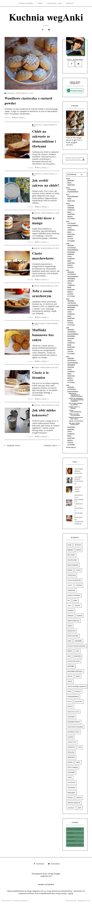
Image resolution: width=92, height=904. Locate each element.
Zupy (79, 808)
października (72, 192)
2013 (67, 385)
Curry (70, 585)
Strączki (71, 752)
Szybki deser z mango (74, 407)
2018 (67, 243)
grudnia (70, 205)
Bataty (79, 550)
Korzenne (78, 641)
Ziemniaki (71, 808)
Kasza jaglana (73, 636)
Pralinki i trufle (74, 722)
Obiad (78, 676)
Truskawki (71, 782)
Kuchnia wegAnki (46, 17)
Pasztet (78, 691)
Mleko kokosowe (74, 661)
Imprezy (70, 615)
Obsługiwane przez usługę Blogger (46, 874)
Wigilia (70, 797)
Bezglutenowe (73, 565)
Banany (70, 550)
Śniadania (71, 757)
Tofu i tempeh (73, 767)
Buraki (70, 570)
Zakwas (79, 797)
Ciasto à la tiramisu (40, 375)
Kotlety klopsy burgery (77, 646)
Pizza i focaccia (73, 712)
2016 (67, 299)
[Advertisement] (45, 453)
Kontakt (70, 3)
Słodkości (71, 747)
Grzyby (77, 605)
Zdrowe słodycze (74, 803)
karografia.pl (84, 900)
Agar (69, 545)
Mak (69, 656)
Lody (77, 651)
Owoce (70, 681)
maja (69, 183)
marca (70, 216)
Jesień (70, 626)
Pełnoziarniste (73, 696)
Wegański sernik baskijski (78, 471)
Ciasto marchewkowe (43, 256)
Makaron (77, 656)
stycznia (71, 218)
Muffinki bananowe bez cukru (43, 334)
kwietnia (71, 185)
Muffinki (71, 666)
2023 (68, 178)
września (71, 252)
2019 (67, 221)
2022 (68, 188)
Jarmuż (79, 615)
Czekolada (71, 590)
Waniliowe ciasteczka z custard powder (75, 395)
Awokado (78, 545)
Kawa (69, 641)
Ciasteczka (72, 575)
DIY (69, 600)
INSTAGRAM (55, 864)
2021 (67, 194)
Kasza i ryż (72, 631)
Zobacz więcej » (18, 117)
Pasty (70, 691)
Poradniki (71, 717)
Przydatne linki (54, 3)
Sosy (80, 747)
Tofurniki (71, 772)
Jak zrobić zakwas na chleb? (45, 183)
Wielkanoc (71, 792)
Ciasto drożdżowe (74, 580)
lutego (70, 238)
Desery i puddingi (74, 595)
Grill (69, 605)
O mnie (40, 3)
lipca (69, 228)
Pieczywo (78, 701)
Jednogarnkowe (73, 621)
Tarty (78, 762)
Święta (70, 762)
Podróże (71, 841)
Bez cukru (71, 555)
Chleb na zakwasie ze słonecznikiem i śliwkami (44, 139)
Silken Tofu (72, 742)
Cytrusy (79, 585)
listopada (71, 189)
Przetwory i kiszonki (75, 727)
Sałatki (70, 737)
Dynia (75, 600)
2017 (67, 270)
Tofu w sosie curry (77, 489)
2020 (68, 203)
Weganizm (71, 787)
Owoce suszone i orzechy (77, 686)
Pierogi (70, 706)
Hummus (71, 610)
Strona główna (25, 3)
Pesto (70, 701)
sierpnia (70, 180)
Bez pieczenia (72, 560)
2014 (67, 356)
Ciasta (78, 570)
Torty (70, 777)
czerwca (71, 210)
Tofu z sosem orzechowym (42, 293)
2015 (67, 328)
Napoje (70, 676)
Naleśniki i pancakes (75, 671)
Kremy (70, 651)
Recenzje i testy (73, 732)
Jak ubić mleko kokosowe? (44, 412)
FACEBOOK (40, 864)
